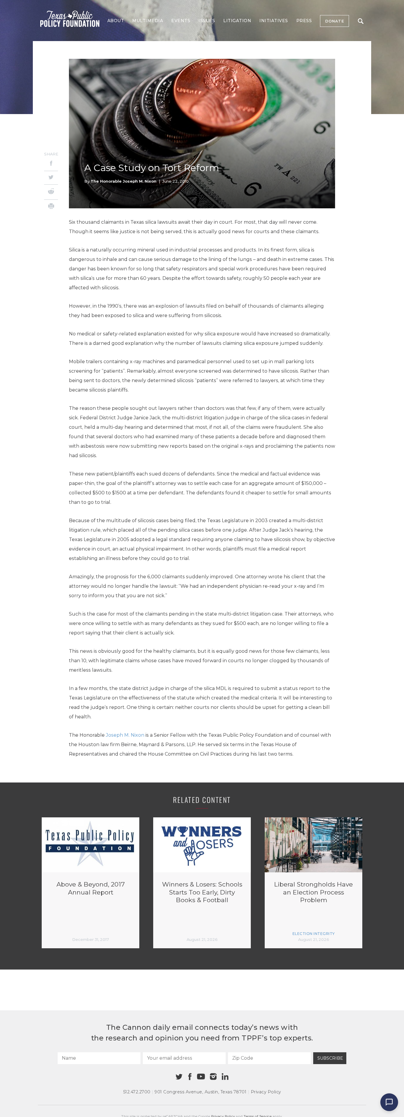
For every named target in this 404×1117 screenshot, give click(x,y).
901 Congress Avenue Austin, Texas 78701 (200, 1092)
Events (180, 20)
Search (360, 21)
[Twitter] (51, 177)
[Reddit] (51, 192)
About (115, 20)
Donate (334, 21)
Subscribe (330, 1058)
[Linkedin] (225, 1076)
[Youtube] (201, 1077)
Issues (206, 20)
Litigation (237, 20)
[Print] (51, 207)
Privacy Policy (266, 1092)
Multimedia (147, 20)
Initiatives (273, 20)
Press (304, 20)
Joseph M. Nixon (125, 735)
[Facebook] (51, 164)
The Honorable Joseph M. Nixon (123, 181)
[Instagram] (213, 1076)
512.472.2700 (137, 1092)
